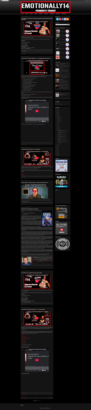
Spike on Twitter (23, 342)
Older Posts (51, 397)
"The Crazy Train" (50, 259)
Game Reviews (52, 13)
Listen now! (22, 335)
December (58, 117)
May (58, 125)
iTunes (31, 95)
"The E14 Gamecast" (36, 260)
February (58, 129)
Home (22, 13)
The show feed (23, 336)
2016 (57, 145)
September (58, 120)
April (58, 126)
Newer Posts (23, 397)
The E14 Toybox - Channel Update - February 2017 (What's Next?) (34, 182)
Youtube (22, 173)
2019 (57, 113)
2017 (57, 116)
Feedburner (22, 174)
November (58, 118)
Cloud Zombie (57, 102)
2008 (57, 155)
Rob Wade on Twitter (35, 263)
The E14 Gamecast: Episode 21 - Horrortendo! (30, 149)
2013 (57, 149)
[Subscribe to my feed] (58, 35)
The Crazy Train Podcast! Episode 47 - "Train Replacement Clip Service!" (36, 58)
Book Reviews (64, 13)
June (58, 124)
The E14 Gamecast (62, 35)
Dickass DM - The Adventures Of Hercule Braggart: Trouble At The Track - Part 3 (64, 85)
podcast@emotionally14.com (39, 94)
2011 (57, 151)
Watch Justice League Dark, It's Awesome (29, 208)
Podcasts (31, 13)
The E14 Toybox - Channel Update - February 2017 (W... (62, 136)
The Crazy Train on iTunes (24, 346)
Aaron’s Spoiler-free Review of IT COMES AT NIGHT (63, 64)
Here (26, 40)
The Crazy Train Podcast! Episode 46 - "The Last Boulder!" (33, 309)
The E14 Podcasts (23, 392)
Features (36, 13)
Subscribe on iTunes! (24, 334)
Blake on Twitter (23, 340)
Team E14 (26, 13)
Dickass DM (40, 13)
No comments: (24, 53)
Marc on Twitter (23, 341)
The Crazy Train (62, 31)
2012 (57, 150)
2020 (57, 112)
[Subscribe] (67, 35)
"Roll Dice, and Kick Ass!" (59, 104)
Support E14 (46, 13)
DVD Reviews (58, 13)
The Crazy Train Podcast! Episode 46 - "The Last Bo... (62, 142)
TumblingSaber (62, 44)
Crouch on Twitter (23, 343)
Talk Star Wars (34, 258)
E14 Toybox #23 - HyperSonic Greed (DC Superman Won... (62, 130)
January (58, 144)
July (58, 123)
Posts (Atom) (39, 400)
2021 (57, 111)
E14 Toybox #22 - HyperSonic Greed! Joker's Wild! (31, 272)
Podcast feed (23, 175)
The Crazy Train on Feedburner (25, 337)
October (58, 119)
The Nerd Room (62, 48)
